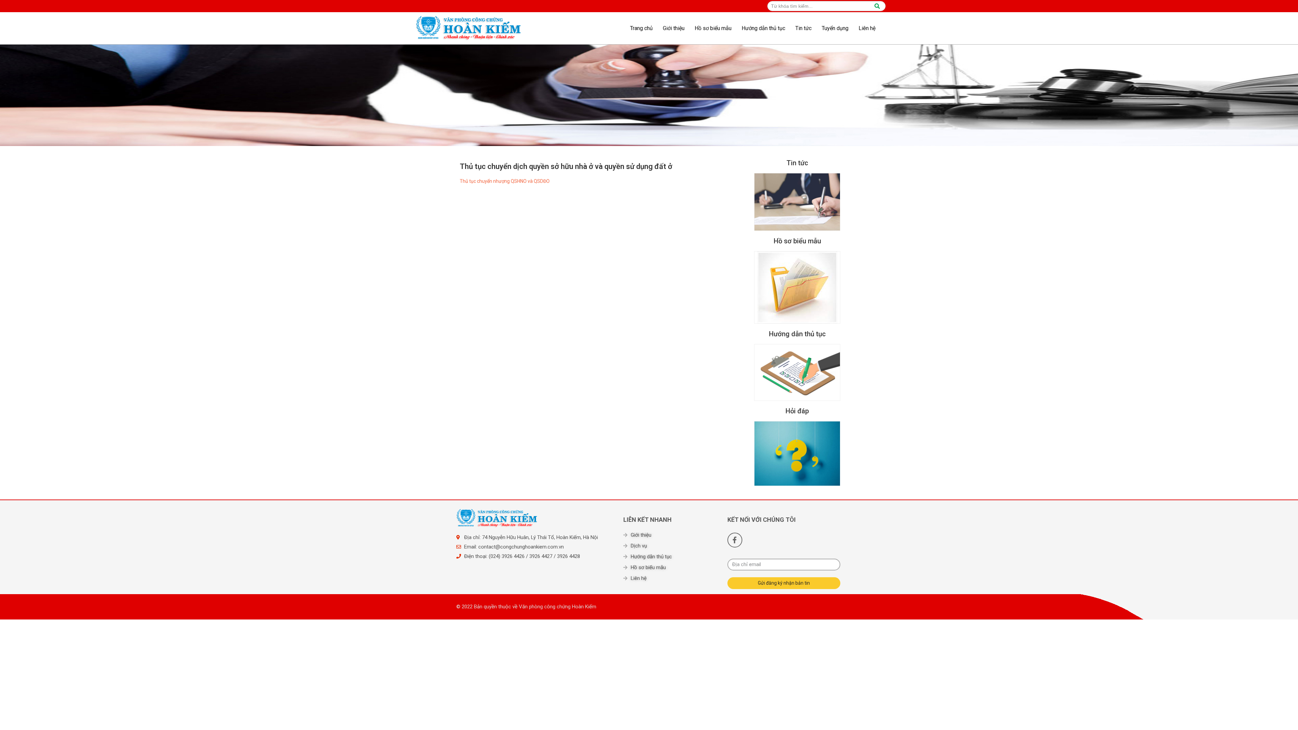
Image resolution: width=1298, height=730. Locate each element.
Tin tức (803, 28)
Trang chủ (641, 28)
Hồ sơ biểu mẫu (713, 28)
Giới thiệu (673, 28)
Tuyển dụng (835, 28)
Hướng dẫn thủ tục (763, 28)
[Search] (877, 6)
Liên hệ (867, 28)
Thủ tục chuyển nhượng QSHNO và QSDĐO (505, 181)
